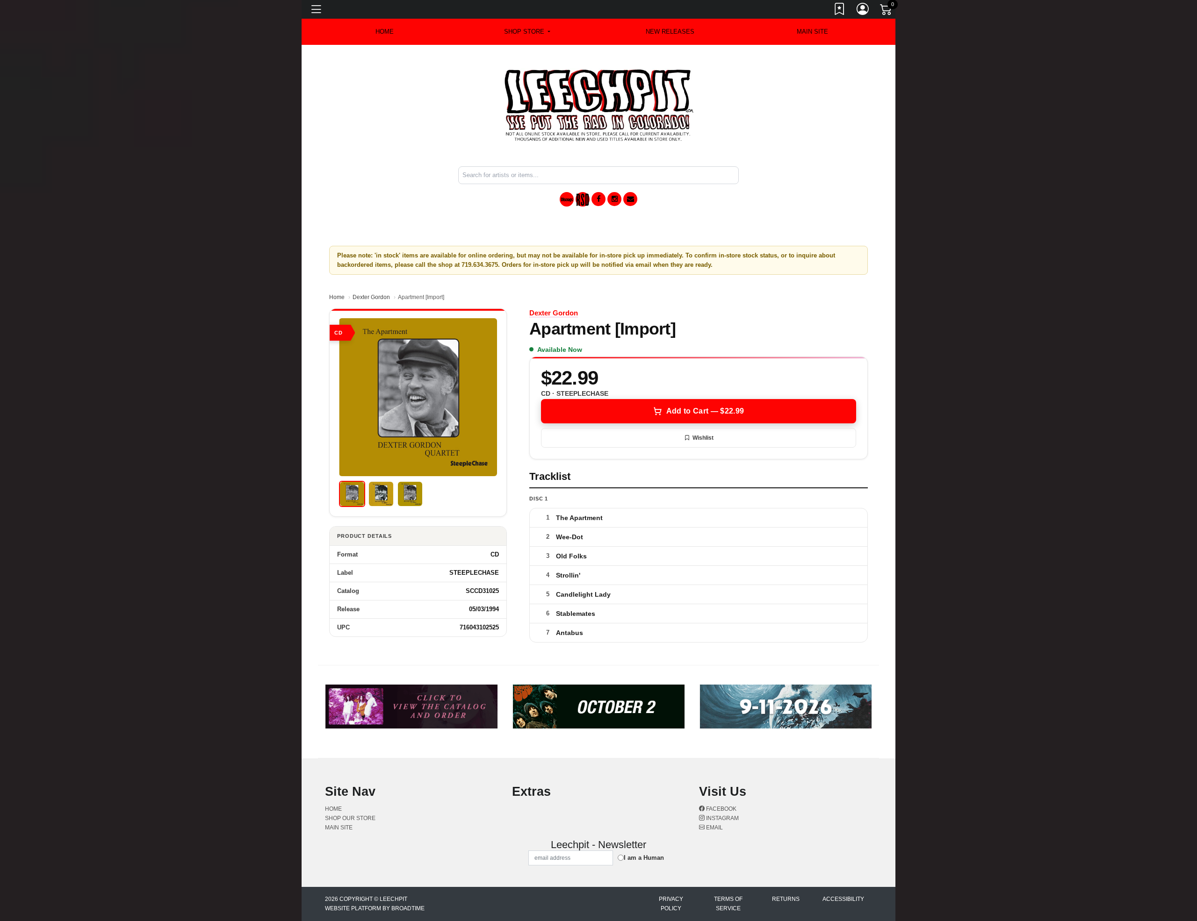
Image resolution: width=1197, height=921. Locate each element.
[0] (886, 11)
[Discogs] (567, 199)
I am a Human (644, 857)
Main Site (812, 31)
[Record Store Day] (583, 199)
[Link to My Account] (863, 10)
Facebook (720, 809)
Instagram (722, 818)
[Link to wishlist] (839, 10)
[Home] (599, 104)
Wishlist (703, 438)
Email (714, 827)
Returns (786, 899)
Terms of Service (728, 904)
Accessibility (843, 899)
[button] (527, 31)
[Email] (630, 199)
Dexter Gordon (371, 297)
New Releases (670, 31)
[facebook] (598, 199)
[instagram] (614, 199)
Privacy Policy (671, 904)
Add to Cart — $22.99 (705, 411)
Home (337, 297)
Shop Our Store (350, 818)
